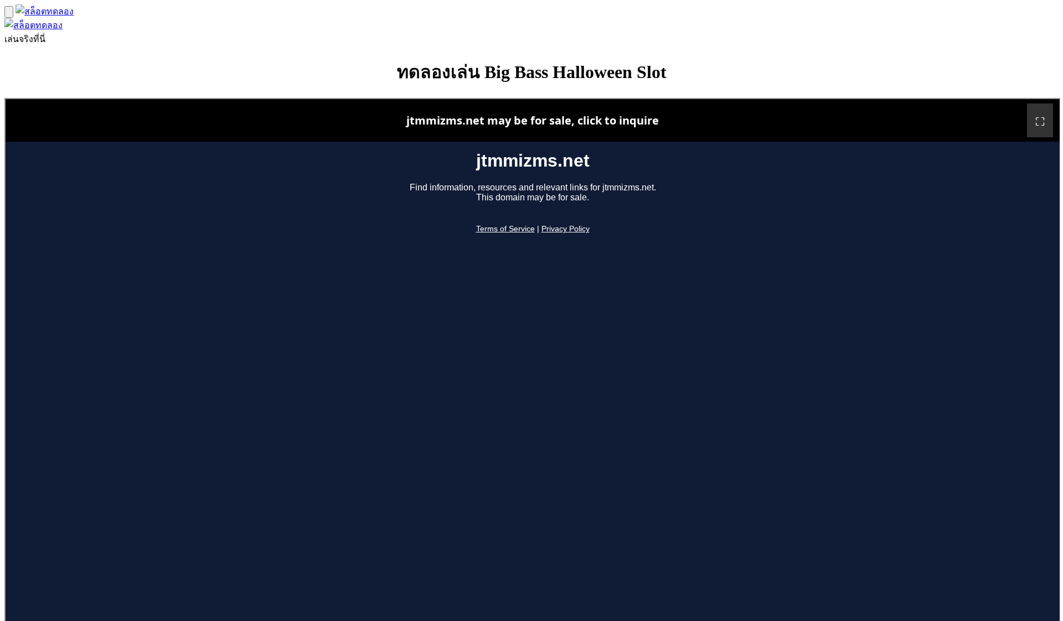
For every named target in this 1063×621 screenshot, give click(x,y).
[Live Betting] (45, 11)
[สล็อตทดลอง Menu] (8, 12)
